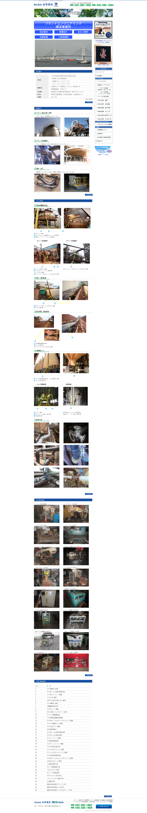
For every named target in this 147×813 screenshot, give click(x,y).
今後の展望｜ (92, 801)
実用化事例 (85, 801)
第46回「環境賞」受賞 (103, 64)
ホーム (75, 800)
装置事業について (88, 800)
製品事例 (97, 800)
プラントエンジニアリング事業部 (104, 801)
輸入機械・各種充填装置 (106, 800)
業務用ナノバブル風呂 (103, 154)
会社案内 (80, 800)
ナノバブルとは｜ (77, 801)
